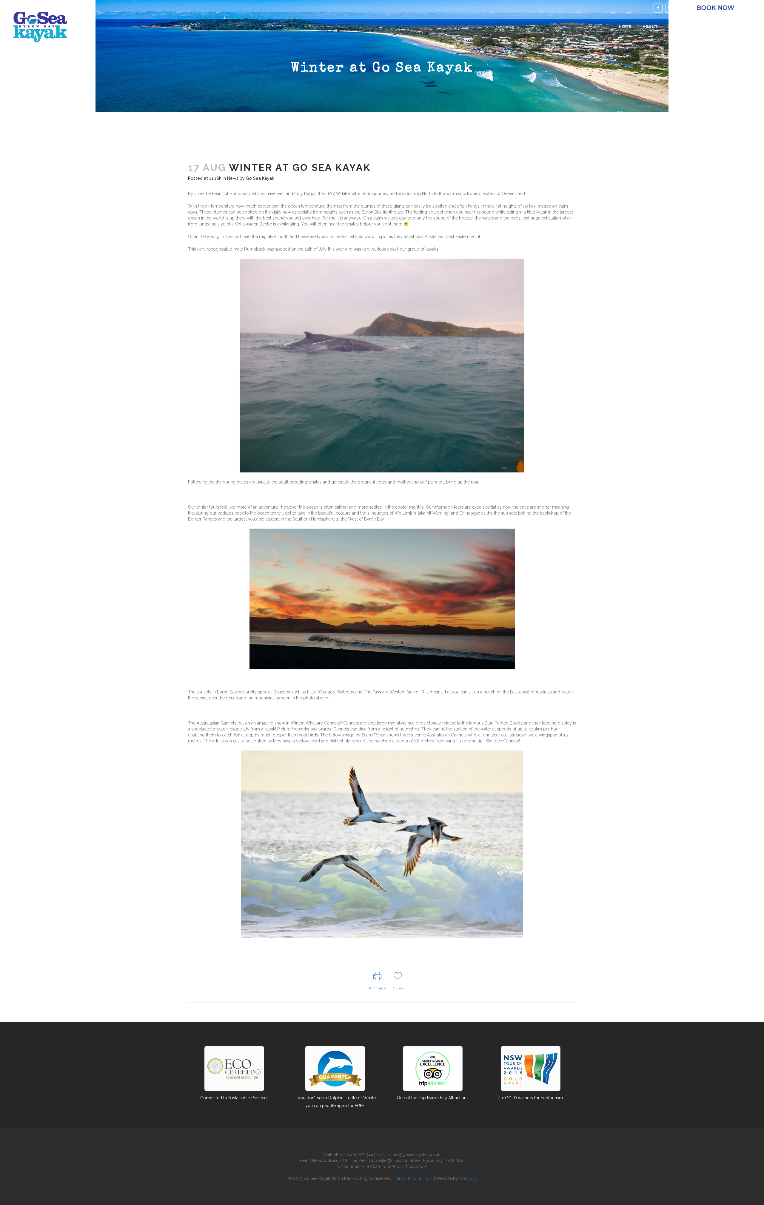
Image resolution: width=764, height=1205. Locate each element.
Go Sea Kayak (260, 178)
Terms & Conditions (414, 1178)
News (232, 178)
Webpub (467, 1178)
